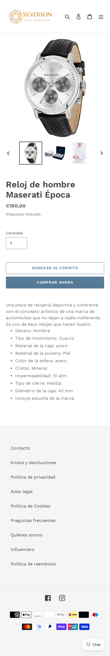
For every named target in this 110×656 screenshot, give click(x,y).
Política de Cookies (30, 506)
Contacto (20, 448)
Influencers (22, 549)
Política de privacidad (33, 477)
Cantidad (14, 233)
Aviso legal (22, 491)
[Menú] (101, 16)
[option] (31, 153)
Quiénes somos (26, 535)
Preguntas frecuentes (33, 520)
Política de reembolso (33, 563)
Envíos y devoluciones (33, 462)
